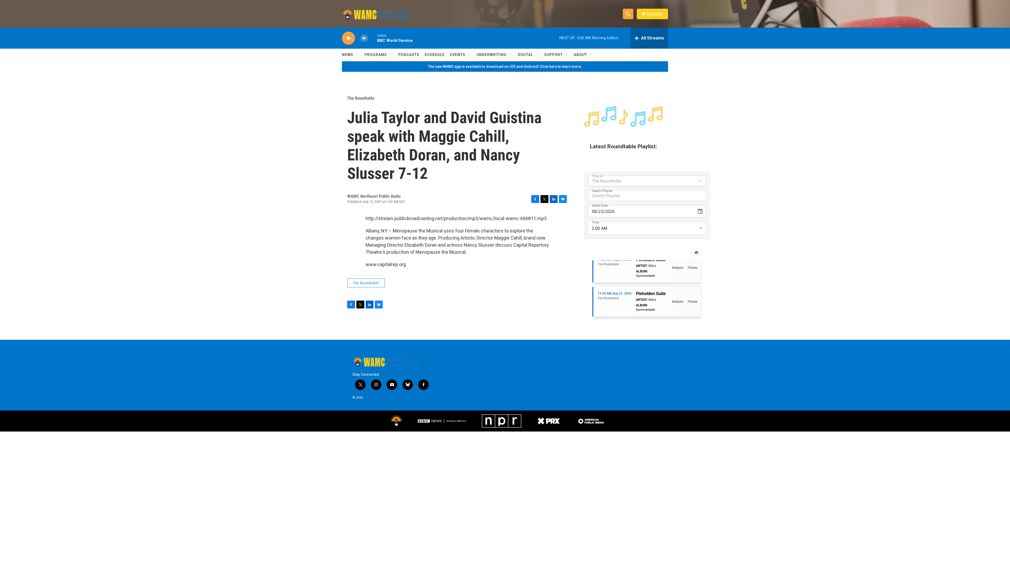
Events (457, 55)
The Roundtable (360, 98)
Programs (376, 55)
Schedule (435, 55)
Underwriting (492, 55)
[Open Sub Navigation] (357, 55)
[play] (348, 38)
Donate (655, 14)
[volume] (364, 38)
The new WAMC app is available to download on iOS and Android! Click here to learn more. (505, 66)
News (347, 55)
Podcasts (408, 55)
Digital (525, 55)
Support (553, 55)
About (580, 55)
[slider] (372, 38)
